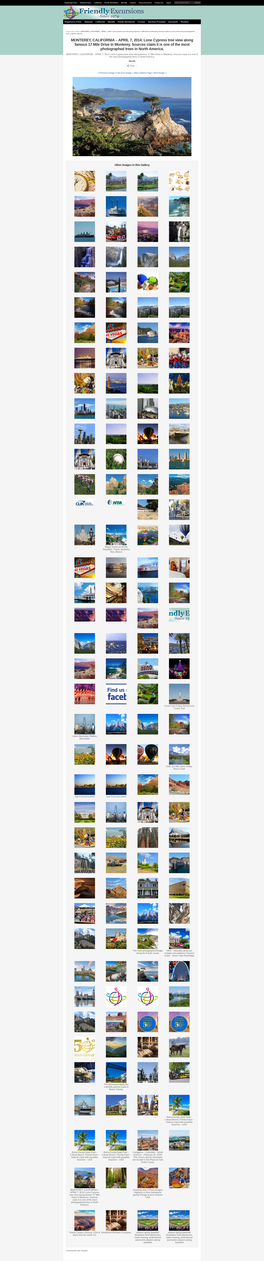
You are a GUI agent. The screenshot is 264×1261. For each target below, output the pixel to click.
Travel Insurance (145, 3)
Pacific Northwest (111, 3)
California (98, 3)
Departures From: (73, 22)
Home (77, 31)
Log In (168, 3)
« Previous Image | (106, 73)
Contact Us (159, 3)
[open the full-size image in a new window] (132, 156)
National (89, 22)
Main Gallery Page (143, 73)
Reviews (185, 22)
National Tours (85, 3)
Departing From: (70, 3)
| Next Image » (159, 73)
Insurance (173, 22)
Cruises (133, 3)
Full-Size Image (124, 73)
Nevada (124, 3)
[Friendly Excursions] (104, 19)
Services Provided (156, 22)
